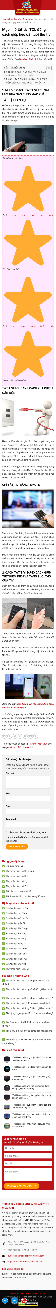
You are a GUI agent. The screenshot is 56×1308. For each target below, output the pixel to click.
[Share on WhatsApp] (4, 736)
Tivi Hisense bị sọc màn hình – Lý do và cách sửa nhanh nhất (31, 1115)
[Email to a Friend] (20, 736)
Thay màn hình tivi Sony (17, 876)
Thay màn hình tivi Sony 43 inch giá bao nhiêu (28, 998)
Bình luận (11, 773)
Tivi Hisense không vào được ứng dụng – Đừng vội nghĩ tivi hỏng (31, 1087)
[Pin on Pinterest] (25, 736)
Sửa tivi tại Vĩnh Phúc (16, 958)
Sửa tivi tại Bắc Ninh (16, 964)
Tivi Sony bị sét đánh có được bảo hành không (29, 1030)
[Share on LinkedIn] (30, 736)
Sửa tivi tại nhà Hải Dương (19, 918)
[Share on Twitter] (14, 736)
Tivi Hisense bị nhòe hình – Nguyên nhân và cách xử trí (31, 1125)
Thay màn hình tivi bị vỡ (17, 969)
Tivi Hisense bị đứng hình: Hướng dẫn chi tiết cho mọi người (31, 1106)
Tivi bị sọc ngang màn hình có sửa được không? (29, 1013)
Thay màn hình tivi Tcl (17, 886)
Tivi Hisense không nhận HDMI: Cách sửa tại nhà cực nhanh (31, 1058)
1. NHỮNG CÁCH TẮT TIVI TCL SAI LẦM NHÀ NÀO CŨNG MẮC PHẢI (26, 74)
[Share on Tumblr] (35, 736)
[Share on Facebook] (9, 736)
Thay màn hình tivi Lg (16, 881)
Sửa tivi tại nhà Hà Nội (17, 908)
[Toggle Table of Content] (47, 68)
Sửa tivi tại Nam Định (16, 953)
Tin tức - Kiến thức (23, 19)
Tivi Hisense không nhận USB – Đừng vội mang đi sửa (31, 1077)
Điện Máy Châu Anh (28, 59)
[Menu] (4, 5)
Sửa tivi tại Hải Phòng (17, 913)
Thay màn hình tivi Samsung (20, 871)
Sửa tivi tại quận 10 (16, 923)
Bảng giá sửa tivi (14, 866)
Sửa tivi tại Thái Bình (16, 948)
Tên (8, 793)
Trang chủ (7, 19)
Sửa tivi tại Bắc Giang (17, 928)
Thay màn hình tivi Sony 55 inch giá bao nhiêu (28, 1008)
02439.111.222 (38, 1293)
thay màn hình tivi (37, 326)
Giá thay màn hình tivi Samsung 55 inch (25, 896)
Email (9, 806)
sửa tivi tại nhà (37, 215)
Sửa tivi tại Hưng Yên (16, 943)
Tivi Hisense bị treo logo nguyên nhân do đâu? (31, 1068)
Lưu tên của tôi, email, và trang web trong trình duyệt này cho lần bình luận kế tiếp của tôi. (27, 836)
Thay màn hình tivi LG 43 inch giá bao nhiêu (27, 1003)
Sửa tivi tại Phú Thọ (16, 933)
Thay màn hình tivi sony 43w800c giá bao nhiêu (29, 989)
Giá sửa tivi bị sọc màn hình (19, 891)
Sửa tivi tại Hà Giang (16, 938)
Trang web (11, 819)
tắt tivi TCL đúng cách (21, 747)
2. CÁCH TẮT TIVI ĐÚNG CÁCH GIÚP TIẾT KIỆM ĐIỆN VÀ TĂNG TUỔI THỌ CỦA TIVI (26, 81)
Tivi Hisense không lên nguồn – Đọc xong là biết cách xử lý (31, 1096)
